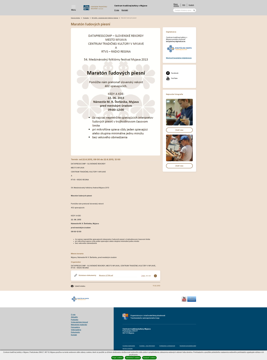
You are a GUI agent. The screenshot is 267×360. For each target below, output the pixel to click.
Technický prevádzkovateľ (187, 346)
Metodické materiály (79, 325)
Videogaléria (76, 330)
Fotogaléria (75, 327)
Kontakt (125, 10)
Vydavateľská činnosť (79, 322)
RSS (183, 5)
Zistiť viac (179, 130)
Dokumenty (75, 332)
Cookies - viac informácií (147, 346)
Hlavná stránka (75, 18)
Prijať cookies (117, 358)
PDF (143, 276)
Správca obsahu (128, 348)
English (191, 5)
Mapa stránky (176, 5)
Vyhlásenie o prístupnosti (167, 346)
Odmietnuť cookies (133, 358)
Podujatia (86, 18)
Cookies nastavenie (129, 346)
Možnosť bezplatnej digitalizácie (179, 58)
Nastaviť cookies (149, 358)
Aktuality (74, 317)
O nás (116, 10)
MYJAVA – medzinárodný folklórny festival (105, 18)
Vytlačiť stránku (80, 286)
